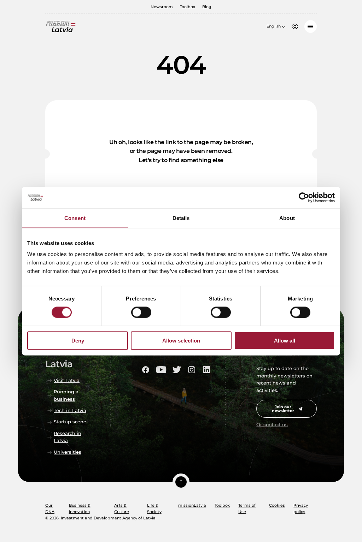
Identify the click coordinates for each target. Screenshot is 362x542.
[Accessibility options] (295, 26)
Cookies (277, 505)
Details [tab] (181, 218)
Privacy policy (300, 508)
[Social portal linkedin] (206, 369)
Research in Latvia (67, 437)
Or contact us (272, 424)
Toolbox (187, 7)
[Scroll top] (181, 482)
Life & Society (154, 508)
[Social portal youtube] (161, 369)
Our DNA (49, 508)
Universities (67, 452)
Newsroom (162, 7)
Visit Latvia (67, 380)
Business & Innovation (79, 508)
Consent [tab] (75, 218)
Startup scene (70, 421)
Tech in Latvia (70, 410)
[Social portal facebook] (145, 369)
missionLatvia (192, 505)
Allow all (284, 341)
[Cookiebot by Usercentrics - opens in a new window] (304, 197)
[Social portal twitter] (176, 369)
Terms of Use (247, 508)
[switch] (141, 312)
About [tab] (287, 218)
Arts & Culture (121, 508)
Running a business (66, 395)
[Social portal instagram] (191, 369)
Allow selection (181, 341)
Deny (77, 341)
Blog (206, 7)
